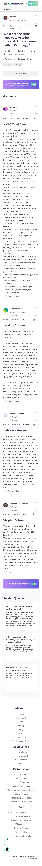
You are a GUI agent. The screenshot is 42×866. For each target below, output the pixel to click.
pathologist (18, 65)
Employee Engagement (21, 786)
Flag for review (12, 296)
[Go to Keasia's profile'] (6, 20)
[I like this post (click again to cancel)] (36, 15)
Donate (21, 763)
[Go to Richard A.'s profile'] (6, 111)
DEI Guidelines (21, 824)
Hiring (21, 725)
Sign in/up (33, 4)
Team (21, 721)
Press (21, 733)
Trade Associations (21, 794)
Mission (21, 714)
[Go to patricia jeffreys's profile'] (6, 418)
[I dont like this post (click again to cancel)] (36, 114)
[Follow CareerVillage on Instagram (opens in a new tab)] (6, 850)
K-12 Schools (21, 774)
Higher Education (21, 782)
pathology (7, 65)
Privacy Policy (21, 832)
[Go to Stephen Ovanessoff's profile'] (6, 508)
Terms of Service (21, 828)
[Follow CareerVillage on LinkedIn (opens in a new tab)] (6, 845)
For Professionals (21, 756)
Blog (21, 729)
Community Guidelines (21, 820)
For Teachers (21, 759)
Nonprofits (21, 778)
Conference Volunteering (21, 801)
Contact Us (21, 737)
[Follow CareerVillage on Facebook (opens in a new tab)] (6, 840)
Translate (28, 26)
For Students (21, 752)
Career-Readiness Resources (21, 812)
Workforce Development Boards (21, 790)
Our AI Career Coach (21, 741)
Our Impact (21, 717)
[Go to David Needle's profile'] (6, 313)
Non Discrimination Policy (21, 836)
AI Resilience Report (21, 816)
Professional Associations (21, 797)
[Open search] (26, 3)
